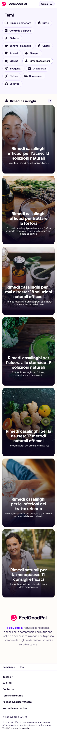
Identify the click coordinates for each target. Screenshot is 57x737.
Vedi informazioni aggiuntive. (16, 728)
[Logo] (13, 4)
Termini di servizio (12, 695)
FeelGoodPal (15, 627)
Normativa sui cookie (14, 708)
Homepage (8, 666)
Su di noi (7, 682)
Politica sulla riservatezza (17, 701)
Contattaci (8, 689)
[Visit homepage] (29, 617)
